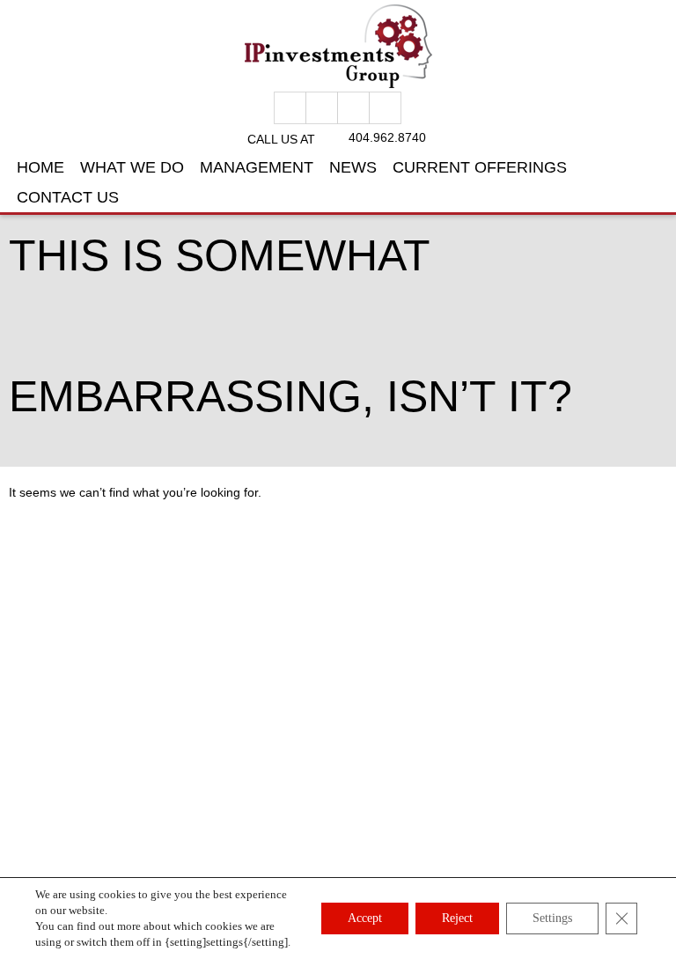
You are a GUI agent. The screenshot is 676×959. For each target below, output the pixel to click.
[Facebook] (290, 108)
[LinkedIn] (385, 108)
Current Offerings (480, 167)
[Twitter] (353, 108)
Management (256, 167)
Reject (457, 918)
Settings (552, 918)
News (353, 167)
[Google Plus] (321, 108)
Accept (365, 918)
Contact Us (68, 197)
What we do (132, 167)
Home (40, 167)
